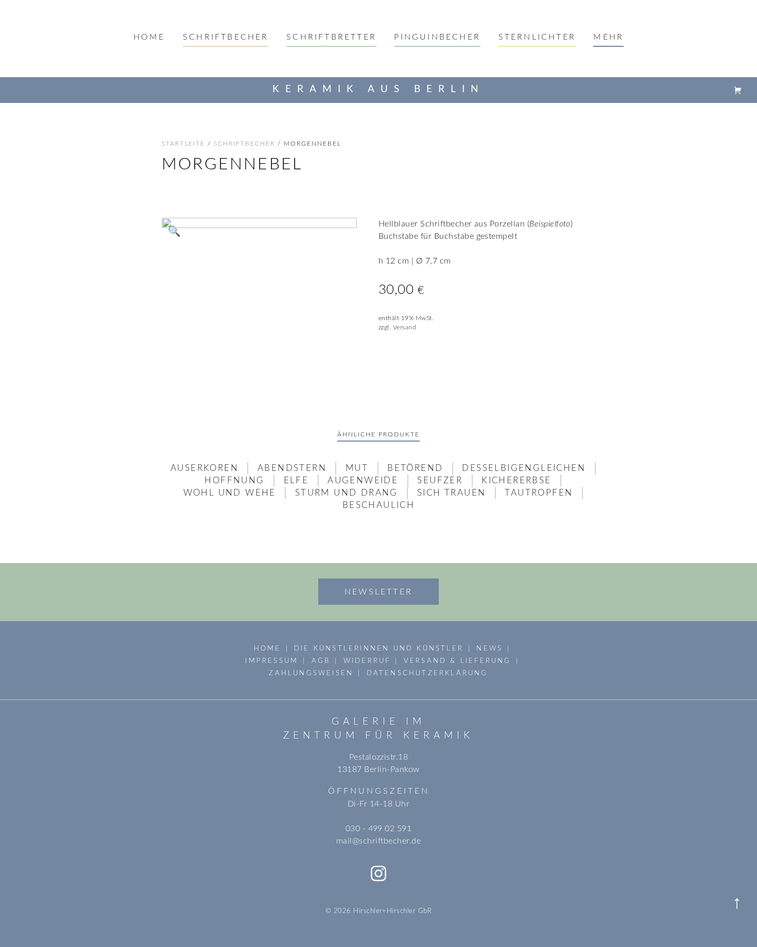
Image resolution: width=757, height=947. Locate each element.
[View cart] (738, 89)
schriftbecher (244, 144)
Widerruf (367, 661)
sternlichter (537, 37)
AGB (321, 661)
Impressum (271, 661)
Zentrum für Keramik (378, 736)
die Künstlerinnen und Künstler (378, 648)
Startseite (183, 144)
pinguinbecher (437, 37)
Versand (404, 327)
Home (149, 37)
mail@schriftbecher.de (378, 841)
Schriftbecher (226, 37)
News (489, 648)
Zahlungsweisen (311, 673)
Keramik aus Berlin (378, 89)
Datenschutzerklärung (427, 673)
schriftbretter (331, 37)
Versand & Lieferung (457, 661)
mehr (608, 37)
